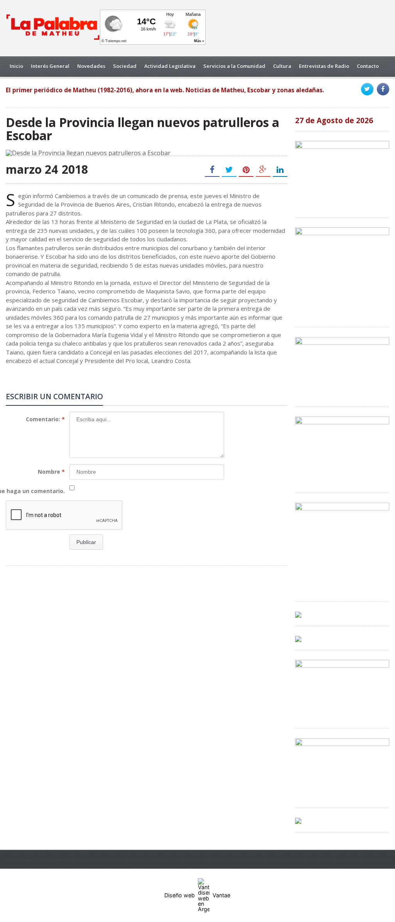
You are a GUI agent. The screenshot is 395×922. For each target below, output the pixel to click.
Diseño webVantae (197, 895)
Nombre (51, 471)
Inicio (16, 66)
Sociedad (125, 66)
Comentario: (45, 419)
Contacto (368, 66)
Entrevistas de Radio (324, 66)
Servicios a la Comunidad (234, 66)
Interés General (50, 66)
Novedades (91, 66)
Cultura (282, 66)
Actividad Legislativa (170, 66)
